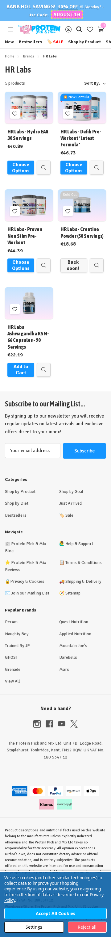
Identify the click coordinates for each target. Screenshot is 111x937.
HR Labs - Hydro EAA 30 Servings (27, 134)
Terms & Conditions (83, 562)
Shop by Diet (16, 503)
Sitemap (72, 593)
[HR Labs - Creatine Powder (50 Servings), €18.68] (82, 205)
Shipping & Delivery (83, 581)
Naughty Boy (17, 634)
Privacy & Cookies (27, 581)
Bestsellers (30, 41)
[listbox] (68, 83)
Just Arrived (70, 503)
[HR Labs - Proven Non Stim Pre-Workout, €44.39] (29, 205)
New (9, 41)
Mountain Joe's (73, 645)
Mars (64, 669)
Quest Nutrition (73, 621)
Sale (55, 41)
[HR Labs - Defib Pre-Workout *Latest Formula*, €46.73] (82, 108)
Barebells (68, 657)
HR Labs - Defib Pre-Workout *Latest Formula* (80, 138)
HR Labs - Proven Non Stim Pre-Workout (24, 236)
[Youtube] (64, 724)
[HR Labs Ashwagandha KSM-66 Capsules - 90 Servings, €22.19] (29, 303)
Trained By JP (17, 645)
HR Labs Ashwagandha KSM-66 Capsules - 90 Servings (28, 337)
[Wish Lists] (89, 29)
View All (12, 681)
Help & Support (79, 543)
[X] (74, 724)
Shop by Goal (71, 491)
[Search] (79, 29)
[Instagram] (39, 724)
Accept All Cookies (55, 913)
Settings (34, 927)
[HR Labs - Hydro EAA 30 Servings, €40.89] (29, 108)
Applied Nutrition (75, 634)
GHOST (11, 657)
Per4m (11, 621)
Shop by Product (84, 41)
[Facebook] (52, 724)
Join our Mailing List (30, 593)
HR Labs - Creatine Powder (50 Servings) (82, 232)
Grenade (12, 669)
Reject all (87, 927)
